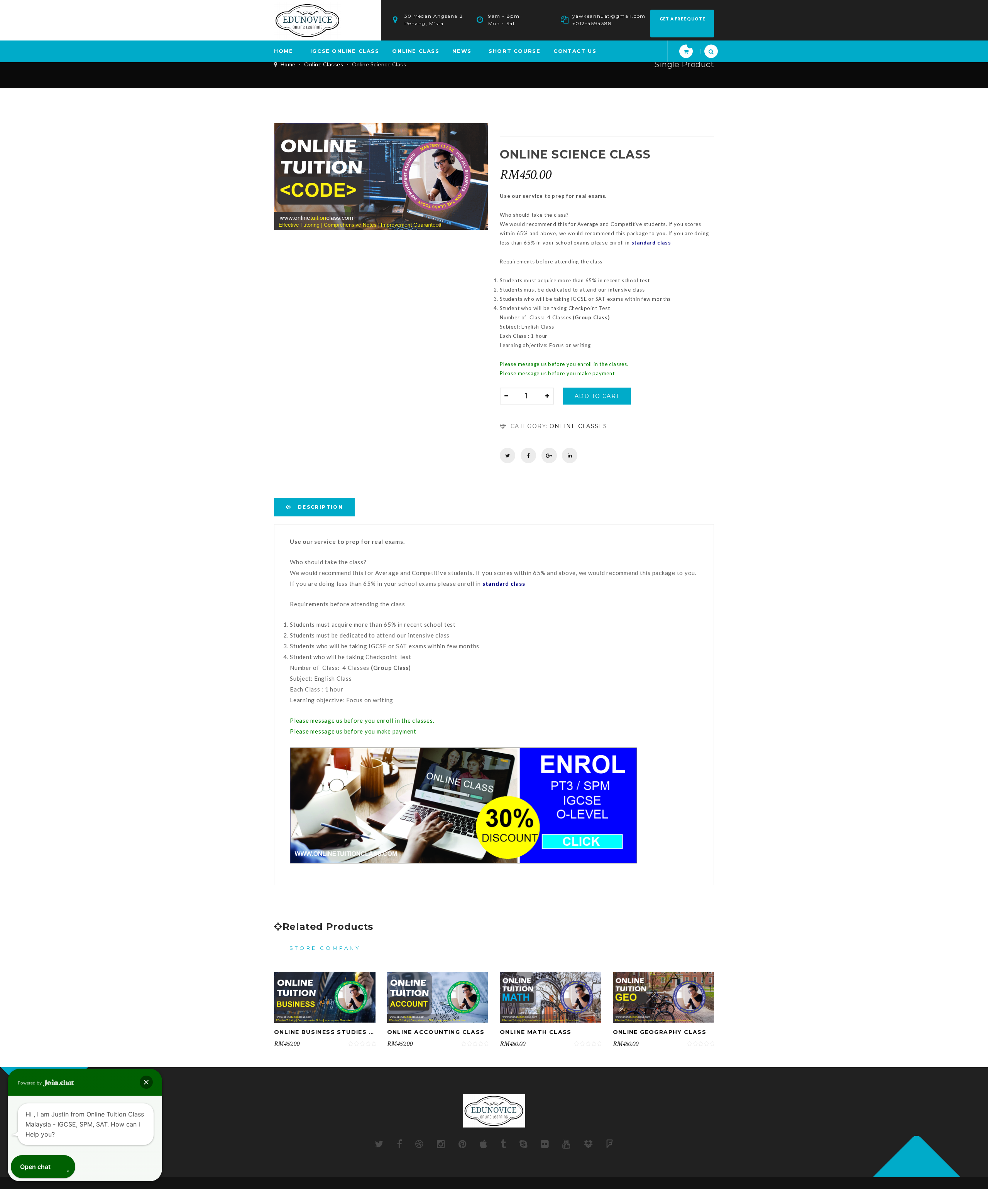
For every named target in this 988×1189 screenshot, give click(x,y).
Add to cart (597, 396)
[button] (146, 1082)
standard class (651, 242)
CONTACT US (574, 51)
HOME (283, 51)
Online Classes (323, 64)
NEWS (461, 51)
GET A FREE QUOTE (682, 18)
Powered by (30, 1083)
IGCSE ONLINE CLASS (344, 51)
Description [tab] (319, 507)
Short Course (514, 51)
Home (288, 64)
